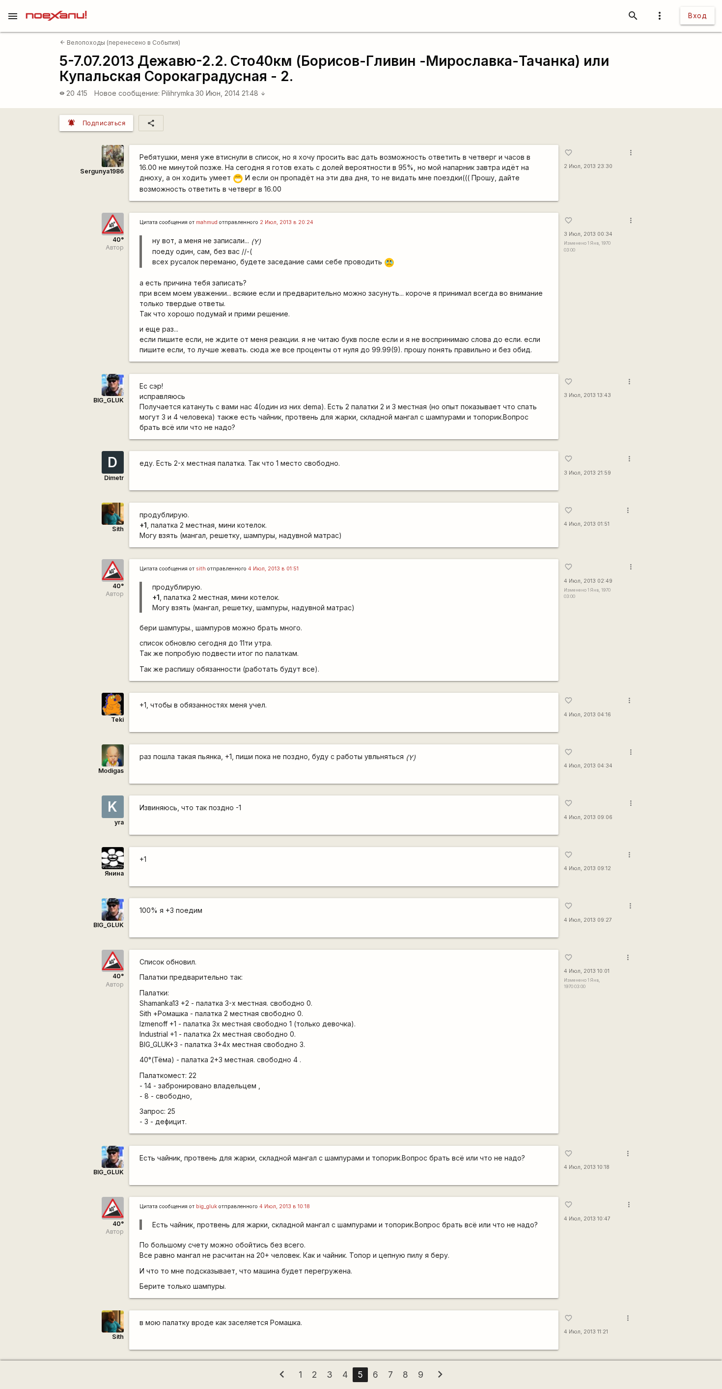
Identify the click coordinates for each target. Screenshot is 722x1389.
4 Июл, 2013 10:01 (587, 971)
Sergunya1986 (102, 171)
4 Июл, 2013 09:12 (587, 868)
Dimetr (114, 478)
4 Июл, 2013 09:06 (588, 817)
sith (201, 569)
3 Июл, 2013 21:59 (587, 473)
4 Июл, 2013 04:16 (587, 714)
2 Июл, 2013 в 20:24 (286, 222)
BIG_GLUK (108, 400)
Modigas (111, 770)
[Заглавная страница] (56, 7)
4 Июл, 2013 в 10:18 (284, 1206)
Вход (697, 15)
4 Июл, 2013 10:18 (587, 1167)
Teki (117, 719)
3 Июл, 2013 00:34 (588, 234)
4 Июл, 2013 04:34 (588, 766)
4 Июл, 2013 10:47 (587, 1219)
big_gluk (206, 1206)
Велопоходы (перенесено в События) (120, 42)
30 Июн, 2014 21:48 (230, 93)
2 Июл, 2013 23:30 (588, 166)
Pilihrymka (178, 93)
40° (118, 239)
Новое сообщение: (127, 93)
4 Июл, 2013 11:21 (586, 1332)
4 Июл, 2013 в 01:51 (273, 569)
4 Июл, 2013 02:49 (588, 581)
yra (119, 822)
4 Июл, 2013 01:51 (587, 524)
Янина (114, 873)
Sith (118, 529)
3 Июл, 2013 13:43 (587, 395)
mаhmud (207, 222)
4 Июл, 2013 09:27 (588, 920)
